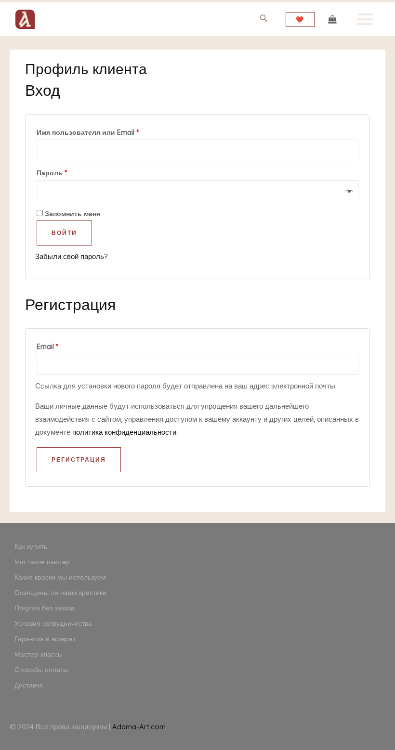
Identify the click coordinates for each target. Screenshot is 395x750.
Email (47, 346)
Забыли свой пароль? (71, 256)
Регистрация (79, 459)
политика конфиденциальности (124, 432)
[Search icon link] (264, 20)
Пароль (52, 172)
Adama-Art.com (139, 726)
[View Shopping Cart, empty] (332, 19)
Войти (64, 232)
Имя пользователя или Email (88, 132)
